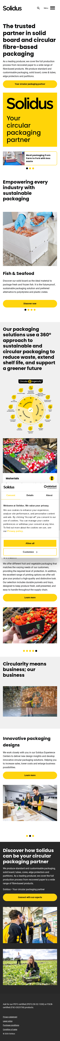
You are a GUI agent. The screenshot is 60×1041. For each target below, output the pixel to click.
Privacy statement (10, 1017)
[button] (27, 168)
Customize (28, 552)
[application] (30, 701)
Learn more (30, 588)
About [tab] (49, 495)
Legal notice (7, 1021)
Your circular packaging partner (30, 84)
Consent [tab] (10, 495)
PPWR (6, 580)
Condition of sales (10, 1029)
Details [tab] (30, 495)
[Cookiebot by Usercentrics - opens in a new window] (44, 487)
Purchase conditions (11, 1025)
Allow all (30, 543)
